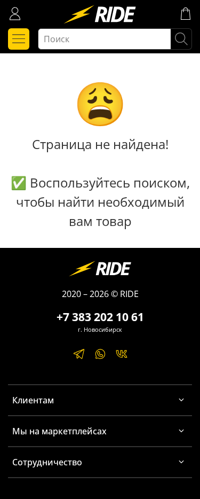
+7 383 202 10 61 (100, 316)
